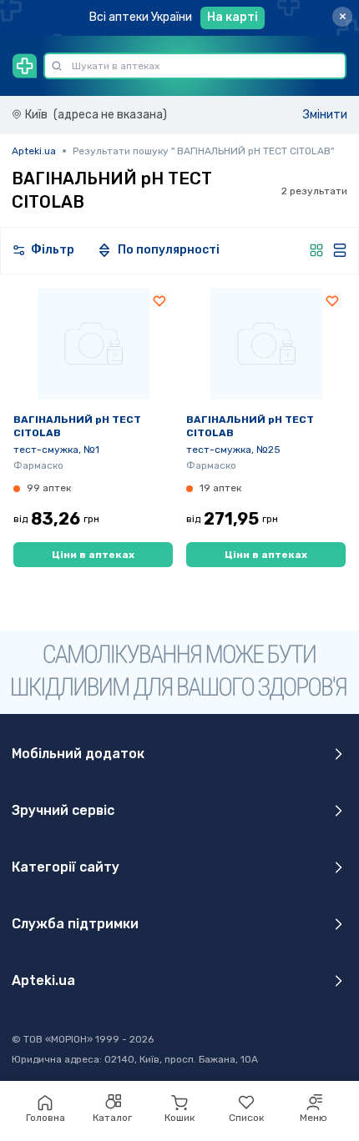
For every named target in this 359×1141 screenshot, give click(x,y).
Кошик (179, 1117)
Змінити (325, 115)
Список (246, 1117)
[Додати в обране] (159, 301)
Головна (45, 1117)
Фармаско (38, 465)
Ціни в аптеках (93, 554)
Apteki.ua (34, 151)
